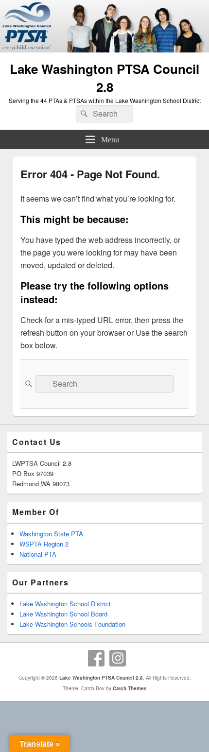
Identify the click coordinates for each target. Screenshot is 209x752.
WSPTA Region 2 (44, 543)
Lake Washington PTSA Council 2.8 (104, 78)
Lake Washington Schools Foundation (72, 624)
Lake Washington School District (65, 603)
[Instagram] (117, 658)
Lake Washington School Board (63, 613)
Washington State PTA (51, 533)
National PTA (37, 554)
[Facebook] (96, 658)
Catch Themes (130, 688)
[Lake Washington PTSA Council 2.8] (104, 49)
